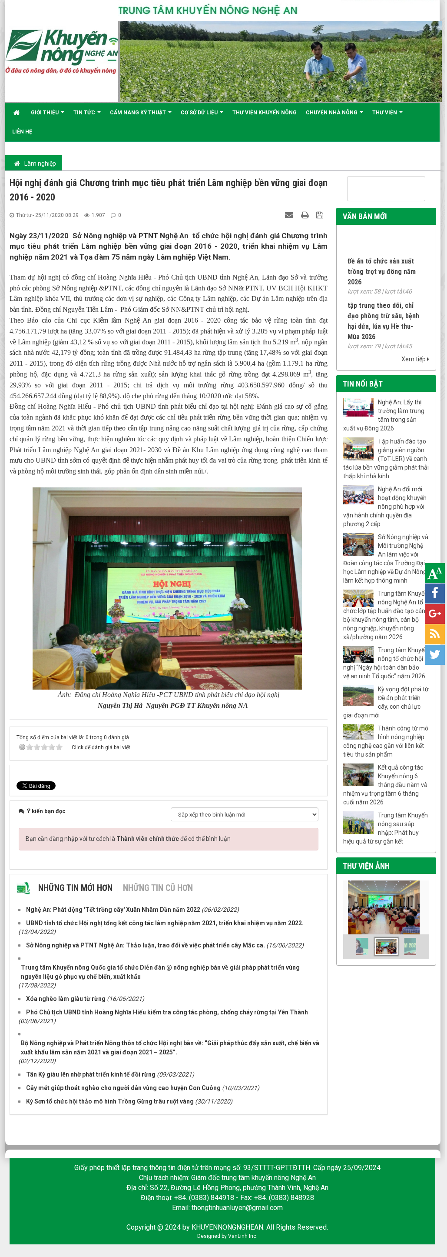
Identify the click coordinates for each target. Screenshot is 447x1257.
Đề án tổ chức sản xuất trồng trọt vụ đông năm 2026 (382, 263)
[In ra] (306, 214)
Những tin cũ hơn (158, 888)
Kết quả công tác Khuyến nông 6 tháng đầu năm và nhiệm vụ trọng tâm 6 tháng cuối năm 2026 (385, 785)
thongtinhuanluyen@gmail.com (237, 1208)
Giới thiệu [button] (45, 113)
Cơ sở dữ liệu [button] (200, 113)
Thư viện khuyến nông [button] (264, 113)
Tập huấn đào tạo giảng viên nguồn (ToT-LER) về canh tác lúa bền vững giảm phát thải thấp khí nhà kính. (386, 459)
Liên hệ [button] (22, 132)
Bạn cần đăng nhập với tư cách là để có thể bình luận (128, 838)
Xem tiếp (414, 359)
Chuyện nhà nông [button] (332, 113)
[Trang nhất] (17, 112)
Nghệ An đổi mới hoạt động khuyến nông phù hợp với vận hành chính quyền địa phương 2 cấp (385, 506)
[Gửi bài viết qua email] (290, 214)
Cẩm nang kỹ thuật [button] (138, 113)
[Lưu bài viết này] (320, 214)
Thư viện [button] (385, 113)
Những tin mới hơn (75, 888)
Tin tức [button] (84, 113)
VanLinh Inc (242, 1236)
